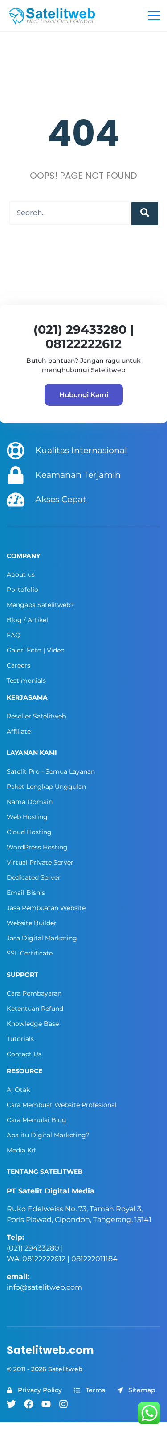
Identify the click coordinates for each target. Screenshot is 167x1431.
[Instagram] (63, 1404)
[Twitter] (11, 1404)
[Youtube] (46, 1404)
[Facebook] (28, 1404)
